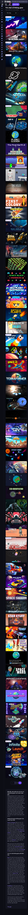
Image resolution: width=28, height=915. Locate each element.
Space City (15, 873)
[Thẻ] (2, 59)
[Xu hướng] (2, 13)
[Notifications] (9, 4)
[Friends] (2, 4)
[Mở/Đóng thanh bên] (2, 1)
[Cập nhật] (2, 15)
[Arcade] (2, 25)
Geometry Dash (19, 846)
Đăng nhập (15, 4)
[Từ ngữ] (2, 56)
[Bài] (2, 27)
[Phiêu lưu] (2, 52)
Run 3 (8, 857)
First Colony (20, 830)
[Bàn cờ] (2, 29)
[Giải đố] (2, 38)
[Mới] (2, 10)
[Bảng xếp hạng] (2, 22)
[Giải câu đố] (2, 36)
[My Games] (6, 4)
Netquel (14, 840)
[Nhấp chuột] (2, 49)
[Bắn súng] (2, 32)
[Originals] (2, 17)
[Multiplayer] (2, 19)
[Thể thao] (2, 54)
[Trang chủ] (2, 6)
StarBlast (9, 886)
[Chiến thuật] (2, 34)
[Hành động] (2, 40)
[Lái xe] (2, 45)
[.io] (2, 43)
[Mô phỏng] (2, 47)
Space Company (11, 822)
